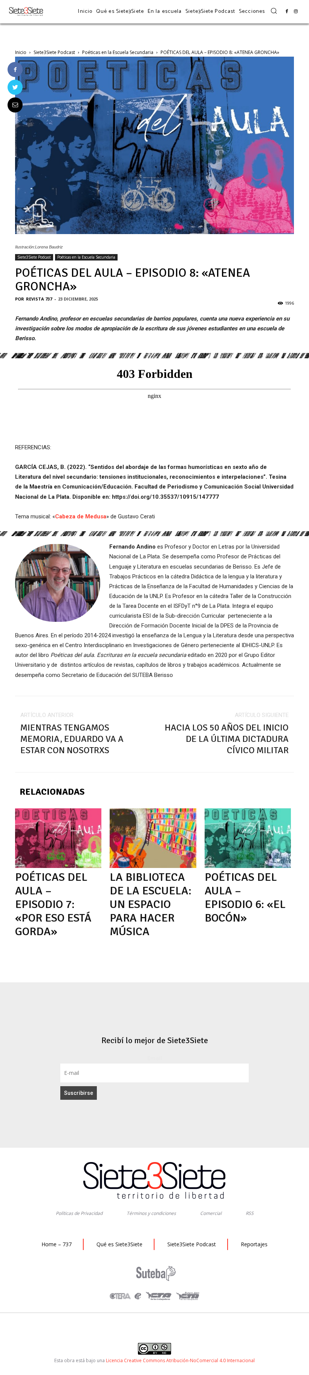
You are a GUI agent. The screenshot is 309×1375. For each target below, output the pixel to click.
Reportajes (254, 1244)
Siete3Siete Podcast (54, 52)
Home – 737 (56, 1244)
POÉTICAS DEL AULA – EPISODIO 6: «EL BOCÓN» (245, 897)
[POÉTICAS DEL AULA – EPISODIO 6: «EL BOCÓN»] (248, 838)
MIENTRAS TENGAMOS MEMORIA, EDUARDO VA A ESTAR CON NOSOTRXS (72, 739)
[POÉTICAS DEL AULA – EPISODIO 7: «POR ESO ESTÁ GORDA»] (58, 838)
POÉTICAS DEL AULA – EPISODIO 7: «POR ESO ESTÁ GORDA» (53, 904)
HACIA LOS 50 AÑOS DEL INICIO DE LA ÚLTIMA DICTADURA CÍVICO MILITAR (227, 739)
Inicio (20, 52)
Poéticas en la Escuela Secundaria (117, 52)
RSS (250, 1213)
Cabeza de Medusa (80, 516)
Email (154, 1058)
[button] (273, 11)
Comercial (211, 1213)
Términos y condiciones (151, 1213)
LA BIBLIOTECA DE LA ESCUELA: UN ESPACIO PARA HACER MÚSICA (150, 904)
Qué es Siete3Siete (119, 1244)
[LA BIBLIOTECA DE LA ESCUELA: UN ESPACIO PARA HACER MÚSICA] (153, 838)
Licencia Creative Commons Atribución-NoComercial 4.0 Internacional (180, 1360)
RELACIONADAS (52, 791)
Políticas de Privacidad (79, 1213)
